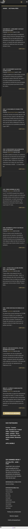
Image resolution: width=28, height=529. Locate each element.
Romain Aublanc (9, 489)
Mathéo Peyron (10, 72)
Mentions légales (14, 516)
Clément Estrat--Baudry (12, 112)
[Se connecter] (21, 2)
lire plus (21, 49)
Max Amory (9, 231)
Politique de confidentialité (14, 512)
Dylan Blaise (10, 32)
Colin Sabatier (8, 504)
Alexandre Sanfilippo (10, 484)
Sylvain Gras (10, 152)
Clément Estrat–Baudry (10, 502)
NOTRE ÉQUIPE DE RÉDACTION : (12, 487)
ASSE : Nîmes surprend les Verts (11, 189)
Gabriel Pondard (9, 506)
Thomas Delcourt (9, 491)
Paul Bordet (10, 311)
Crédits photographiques (14, 520)
